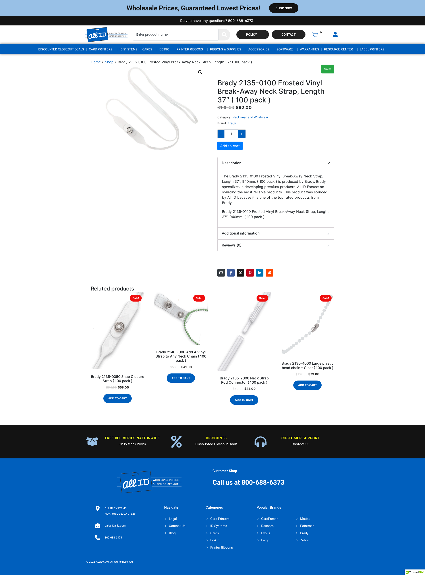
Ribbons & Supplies (225, 49)
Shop (109, 62)
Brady (232, 123)
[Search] (224, 34)
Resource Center (338, 49)
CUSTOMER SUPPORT (300, 438)
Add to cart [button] (117, 398)
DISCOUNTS (216, 438)
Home (96, 62)
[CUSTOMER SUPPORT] (261, 442)
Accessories (258, 49)
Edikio (164, 49)
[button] (200, 72)
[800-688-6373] (97, 537)
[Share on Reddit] (269, 273)
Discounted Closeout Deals (61, 49)
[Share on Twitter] (240, 273)
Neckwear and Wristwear (250, 117)
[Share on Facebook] (231, 273)
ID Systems (128, 49)
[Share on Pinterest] (250, 273)
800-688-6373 (113, 537)
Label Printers (372, 49)
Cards (147, 49)
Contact (289, 34)
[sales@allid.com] (97, 525)
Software (284, 49)
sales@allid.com (115, 525)
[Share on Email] (221, 273)
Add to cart (230, 146)
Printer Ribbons (189, 49)
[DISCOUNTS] (176, 442)
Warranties (309, 49)
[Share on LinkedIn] (259, 273)
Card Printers (100, 49)
